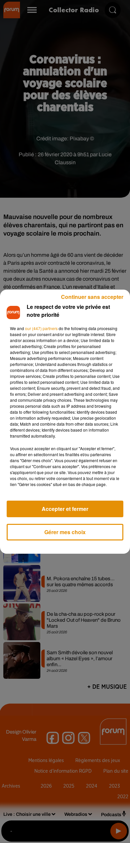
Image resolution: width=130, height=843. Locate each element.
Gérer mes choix (65, 532)
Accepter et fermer (65, 509)
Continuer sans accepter (92, 297)
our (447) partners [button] (41, 328)
